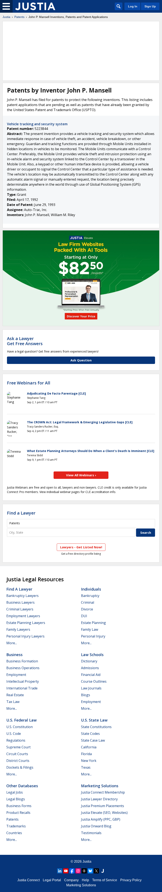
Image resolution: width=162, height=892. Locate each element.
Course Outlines (94, 681)
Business (14, 654)
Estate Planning (93, 622)
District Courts (17, 760)
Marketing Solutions (99, 785)
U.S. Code (13, 733)
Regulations (15, 740)
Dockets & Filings (19, 767)
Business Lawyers (20, 602)
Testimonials (91, 833)
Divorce (87, 609)
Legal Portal (52, 880)
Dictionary (89, 661)
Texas (85, 767)
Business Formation (22, 661)
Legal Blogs (15, 799)
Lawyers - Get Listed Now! (81, 547)
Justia (6, 17)
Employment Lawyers (23, 616)
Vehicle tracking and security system (37, 124)
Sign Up (150, 6)
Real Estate (15, 695)
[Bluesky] (90, 870)
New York (88, 760)
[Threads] (84, 870)
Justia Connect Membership (103, 792)
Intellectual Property (22, 681)
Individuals (91, 589)
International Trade (22, 688)
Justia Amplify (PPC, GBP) (100, 819)
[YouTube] (65, 870)
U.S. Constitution (19, 726)
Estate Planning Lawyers (25, 622)
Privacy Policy (131, 880)
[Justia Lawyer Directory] (102, 870)
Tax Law (12, 701)
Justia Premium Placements (102, 805)
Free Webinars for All (28, 382)
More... (11, 643)
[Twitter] (96, 870)
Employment (16, 674)
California (88, 747)
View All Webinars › (81, 475)
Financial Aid (90, 674)
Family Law (89, 629)
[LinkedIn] (59, 870)
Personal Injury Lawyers (25, 636)
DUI (84, 616)
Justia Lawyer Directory (99, 799)
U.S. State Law (94, 720)
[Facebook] (71, 870)
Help (85, 880)
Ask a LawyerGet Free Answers (25, 341)
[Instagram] (78, 870)
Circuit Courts (17, 754)
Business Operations (22, 668)
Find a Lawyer (21, 513)
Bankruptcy (90, 595)
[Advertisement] (81, 50)
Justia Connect (28, 880)
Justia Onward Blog (96, 826)
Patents (19, 17)
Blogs (85, 695)
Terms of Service (104, 880)
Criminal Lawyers (19, 609)
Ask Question (81, 360)
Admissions (90, 668)
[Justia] (35, 6)
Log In (132, 6)
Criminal (87, 602)
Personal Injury (93, 636)
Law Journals (91, 688)
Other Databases (22, 785)
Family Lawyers (18, 629)
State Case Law (93, 740)
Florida (86, 754)
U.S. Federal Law (21, 720)
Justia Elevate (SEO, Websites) (104, 812)
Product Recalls (18, 812)
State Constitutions (96, 726)
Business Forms (18, 805)
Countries (14, 833)
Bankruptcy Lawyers (22, 595)
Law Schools (92, 654)
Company (71, 880)
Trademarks (16, 826)
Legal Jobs (14, 792)
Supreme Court (18, 747)
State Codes (90, 733)
